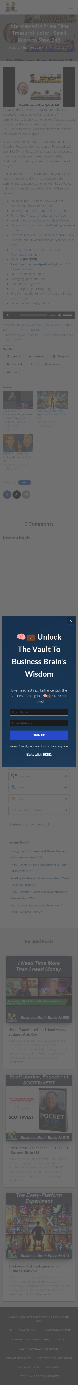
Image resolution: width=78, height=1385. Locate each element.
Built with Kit (39, 754)
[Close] (71, 620)
